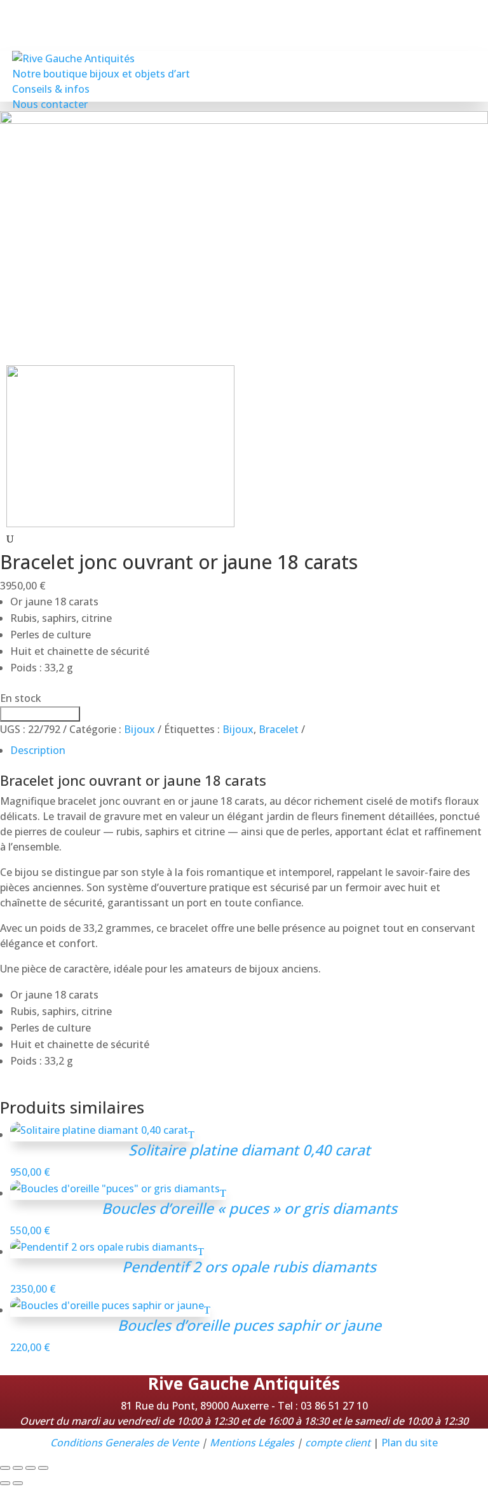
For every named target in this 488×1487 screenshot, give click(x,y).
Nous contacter (50, 104)
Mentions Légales (252, 1443)
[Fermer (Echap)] (43, 1468)
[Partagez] (30, 1468)
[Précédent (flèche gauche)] (5, 1483)
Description (37, 750)
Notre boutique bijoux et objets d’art (101, 74)
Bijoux (139, 729)
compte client (337, 1443)
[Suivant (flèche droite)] (18, 1483)
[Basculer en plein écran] (18, 1468)
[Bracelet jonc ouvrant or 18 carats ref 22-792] (120, 523)
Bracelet (279, 729)
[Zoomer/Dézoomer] (5, 1468)
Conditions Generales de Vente (124, 1443)
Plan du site (409, 1443)
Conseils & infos (51, 89)
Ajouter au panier (38, 714)
